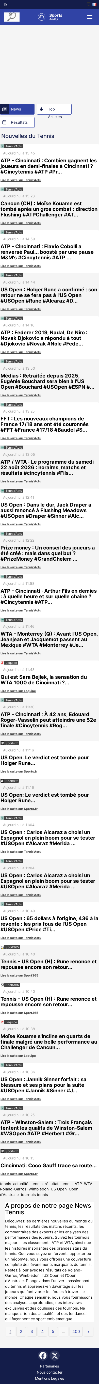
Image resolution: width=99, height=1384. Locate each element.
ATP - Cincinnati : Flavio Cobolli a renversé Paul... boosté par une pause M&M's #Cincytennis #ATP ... (47, 252)
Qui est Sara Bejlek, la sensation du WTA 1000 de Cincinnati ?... (44, 680)
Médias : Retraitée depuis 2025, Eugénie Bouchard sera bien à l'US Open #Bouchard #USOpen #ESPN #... (47, 381)
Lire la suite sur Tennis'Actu (21, 180)
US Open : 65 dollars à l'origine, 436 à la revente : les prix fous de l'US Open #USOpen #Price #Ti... (49, 924)
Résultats (19, 122)
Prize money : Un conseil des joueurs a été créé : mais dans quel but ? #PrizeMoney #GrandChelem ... (48, 553)
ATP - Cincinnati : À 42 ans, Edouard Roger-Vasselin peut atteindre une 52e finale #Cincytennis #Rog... (48, 720)
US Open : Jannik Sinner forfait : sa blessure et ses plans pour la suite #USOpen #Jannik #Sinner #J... (44, 1085)
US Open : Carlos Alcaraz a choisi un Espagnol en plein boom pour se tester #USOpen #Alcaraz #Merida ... (48, 837)
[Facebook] (43, 1355)
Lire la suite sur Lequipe (18, 691)
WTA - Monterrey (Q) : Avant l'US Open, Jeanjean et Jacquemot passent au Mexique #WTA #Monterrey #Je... (49, 639)
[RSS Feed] (6, 5)
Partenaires (49, 1366)
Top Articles (55, 110)
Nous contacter (49, 1372)
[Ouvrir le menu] (89, 17)
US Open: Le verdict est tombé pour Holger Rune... (45, 760)
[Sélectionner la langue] (91, 4)
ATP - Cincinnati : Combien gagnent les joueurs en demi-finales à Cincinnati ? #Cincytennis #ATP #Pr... (49, 166)
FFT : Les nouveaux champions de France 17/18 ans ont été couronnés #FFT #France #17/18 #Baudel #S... (45, 424)
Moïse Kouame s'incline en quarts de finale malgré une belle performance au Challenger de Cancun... (49, 1041)
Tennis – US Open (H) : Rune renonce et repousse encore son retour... (49, 964)
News (16, 109)
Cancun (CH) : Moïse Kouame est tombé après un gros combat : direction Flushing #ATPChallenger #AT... (49, 209)
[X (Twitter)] (55, 1355)
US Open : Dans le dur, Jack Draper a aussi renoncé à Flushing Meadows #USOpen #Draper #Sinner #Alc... (46, 510)
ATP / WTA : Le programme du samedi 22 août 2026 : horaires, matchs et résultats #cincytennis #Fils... (47, 467)
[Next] (88, 1331)
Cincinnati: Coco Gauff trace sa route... (49, 1165)
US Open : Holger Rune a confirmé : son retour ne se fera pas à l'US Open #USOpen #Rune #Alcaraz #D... (49, 295)
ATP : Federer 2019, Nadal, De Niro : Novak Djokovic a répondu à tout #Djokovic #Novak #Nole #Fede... (44, 338)
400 (76, 1331)
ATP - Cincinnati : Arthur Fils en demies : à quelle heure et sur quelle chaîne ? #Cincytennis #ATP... (49, 596)
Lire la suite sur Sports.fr (19, 771)
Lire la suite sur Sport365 (19, 975)
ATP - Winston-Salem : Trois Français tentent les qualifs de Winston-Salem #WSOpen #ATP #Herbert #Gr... (46, 1128)
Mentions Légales (49, 1378)
